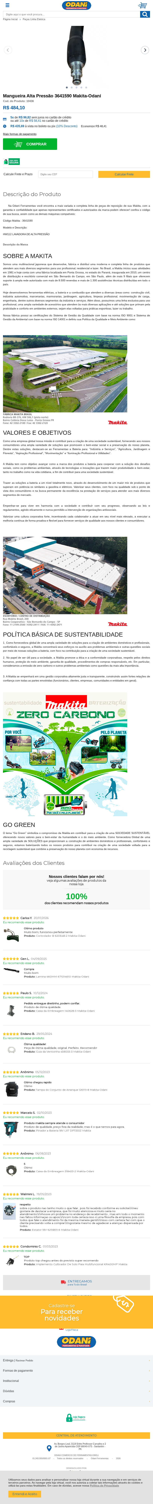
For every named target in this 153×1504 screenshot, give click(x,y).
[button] (67, 87)
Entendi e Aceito (25, 1494)
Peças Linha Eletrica (34, 19)
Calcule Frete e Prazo (18, 174)
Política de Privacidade (104, 1485)
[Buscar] (145, 14)
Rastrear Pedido (24, 1360)
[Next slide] (145, 50)
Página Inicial (10, 19)
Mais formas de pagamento (19, 134)
